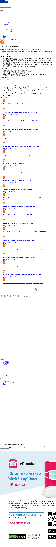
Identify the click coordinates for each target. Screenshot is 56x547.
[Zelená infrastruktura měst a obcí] (7, 297)
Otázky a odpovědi (6, 363)
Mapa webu (5, 384)
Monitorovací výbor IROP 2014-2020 (9, 366)
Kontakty (4, 36)
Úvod (1, 39)
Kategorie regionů (8, 17)
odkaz (10, 447)
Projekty (6, 27)
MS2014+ (5, 374)
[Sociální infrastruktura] (16, 297)
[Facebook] (4, 304)
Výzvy (6, 26)
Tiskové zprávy (7, 32)
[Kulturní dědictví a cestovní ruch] (21, 297)
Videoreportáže (7, 34)
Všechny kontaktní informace (8, 299)
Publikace (6, 33)
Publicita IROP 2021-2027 (9, 21)
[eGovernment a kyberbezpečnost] (1, 297)
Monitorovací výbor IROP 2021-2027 (9, 365)
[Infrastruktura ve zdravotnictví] (18, 297)
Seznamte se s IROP (8, 31)
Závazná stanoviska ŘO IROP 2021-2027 (12, 23)
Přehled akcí (7, 19)
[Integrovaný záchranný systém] (4, 297)
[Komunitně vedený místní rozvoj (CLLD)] (24, 297)
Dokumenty (7, 28)
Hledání (1, 8)
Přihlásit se (2, 9)
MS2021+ (4, 35)
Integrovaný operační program (8, 376)
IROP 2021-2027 (6, 12)
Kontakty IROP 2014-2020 (9, 29)
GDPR (4, 380)
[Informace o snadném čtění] (29, 357)
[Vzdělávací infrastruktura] (13, 297)
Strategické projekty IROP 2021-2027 (11, 22)
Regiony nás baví (6, 375)
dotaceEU (5, 371)
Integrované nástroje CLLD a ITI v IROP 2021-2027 (14, 15)
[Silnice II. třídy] (10, 297)
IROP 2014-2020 (6, 24)
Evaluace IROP (5, 364)
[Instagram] (9, 304)
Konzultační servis (8, 20)
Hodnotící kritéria (8, 16)
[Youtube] (6, 304)
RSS (3, 383)
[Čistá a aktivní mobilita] (27, 297)
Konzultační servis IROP (4, 79)
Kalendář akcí (7, 18)
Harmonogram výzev (6, 370)
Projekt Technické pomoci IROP (8, 367)
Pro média (4, 30)
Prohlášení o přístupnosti (7, 381)
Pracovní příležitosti (6, 362)
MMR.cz (5, 372)
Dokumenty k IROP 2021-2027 (10, 14)
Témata (6, 13)
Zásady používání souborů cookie (8, 382)
